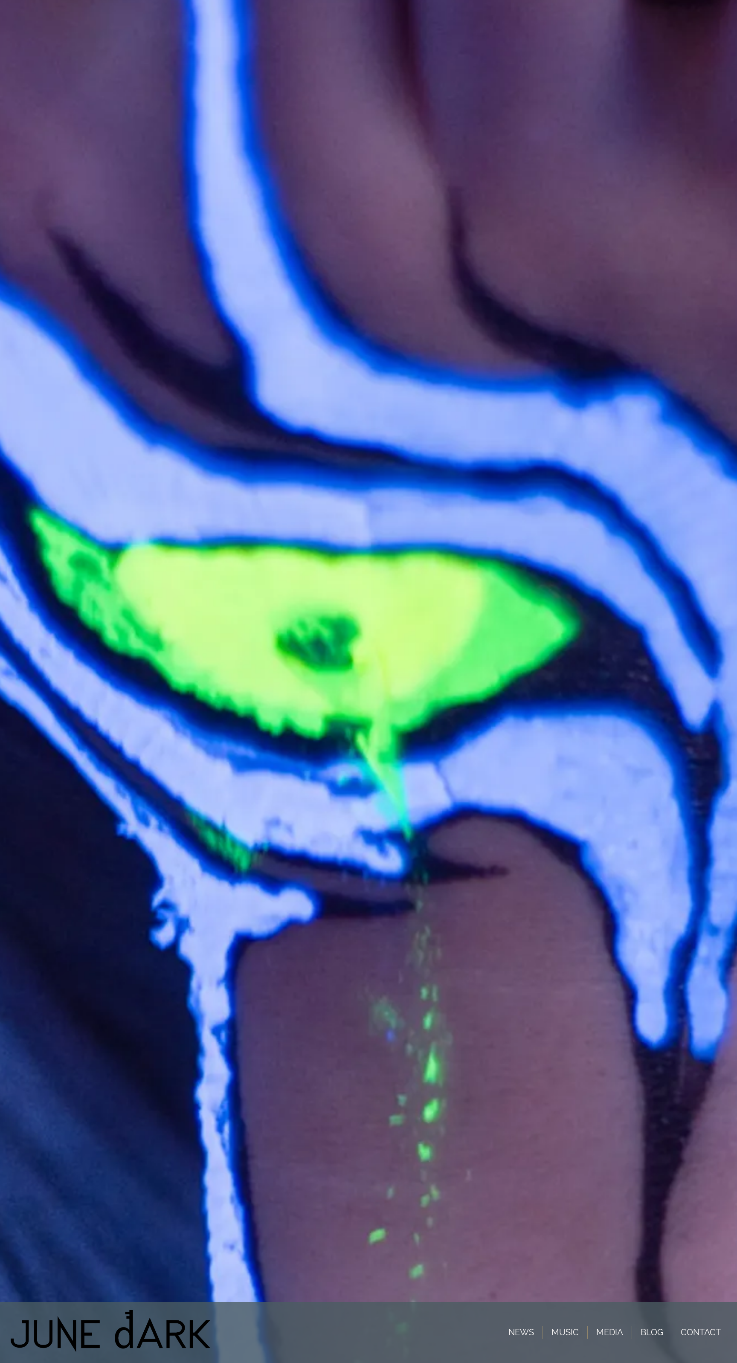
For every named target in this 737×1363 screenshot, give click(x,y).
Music (565, 1332)
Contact (701, 1332)
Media (609, 1332)
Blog (652, 1332)
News (521, 1332)
